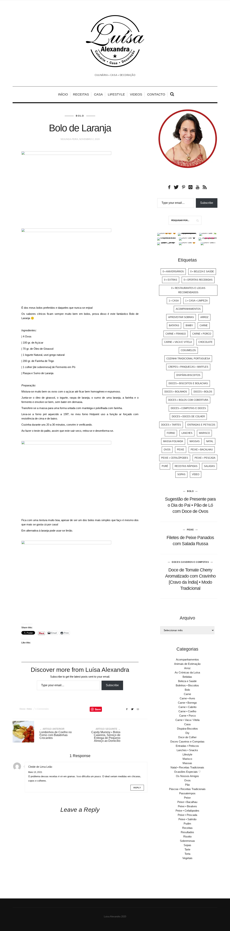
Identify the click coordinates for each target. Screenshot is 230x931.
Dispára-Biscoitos (188, 375)
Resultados (187, 832)
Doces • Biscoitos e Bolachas (188, 383)
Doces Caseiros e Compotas (190, 562)
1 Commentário (42, 709)
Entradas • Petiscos (187, 745)
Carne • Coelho (187, 711)
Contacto (156, 94)
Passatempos (187, 793)
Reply (137, 788)
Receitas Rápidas (186, 466)
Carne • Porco (201, 333)
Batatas (174, 325)
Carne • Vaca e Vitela (178, 342)
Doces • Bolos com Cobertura (188, 400)
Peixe (180, 449)
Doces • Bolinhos (175, 391)
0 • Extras (170, 279)
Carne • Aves (187, 698)
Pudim (187, 823)
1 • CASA (174, 300)
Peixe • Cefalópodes (174, 458)
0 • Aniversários (173, 271)
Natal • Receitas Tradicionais (187, 767)
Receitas (81, 94)
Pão (187, 784)
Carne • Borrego (187, 702)
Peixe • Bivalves (187, 806)
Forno (171, 433)
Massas (195, 441)
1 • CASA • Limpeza (196, 300)
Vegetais (187, 858)
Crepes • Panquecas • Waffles (188, 366)
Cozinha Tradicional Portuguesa (188, 358)
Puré (165, 466)
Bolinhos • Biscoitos (187, 685)
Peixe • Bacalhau (202, 449)
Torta (187, 853)
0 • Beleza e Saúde (202, 271)
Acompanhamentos (188, 309)
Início (63, 94)
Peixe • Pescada (205, 458)
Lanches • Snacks (187, 750)
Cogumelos (188, 350)
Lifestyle (116, 94)
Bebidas (187, 676)
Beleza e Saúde (187, 681)
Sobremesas (187, 840)
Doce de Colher (187, 737)
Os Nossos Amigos (187, 776)
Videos (136, 94)
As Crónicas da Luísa (187, 672)
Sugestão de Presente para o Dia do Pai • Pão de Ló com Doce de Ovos (190, 505)
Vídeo (195, 474)
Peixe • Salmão (187, 819)
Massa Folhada (173, 441)
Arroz (204, 317)
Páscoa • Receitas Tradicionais (187, 789)
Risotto (187, 836)
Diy (187, 732)
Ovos (167, 449)
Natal (209, 441)
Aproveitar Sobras (181, 317)
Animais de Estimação (187, 663)
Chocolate (205, 342)
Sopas (181, 474)
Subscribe (112, 685)
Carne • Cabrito (187, 707)
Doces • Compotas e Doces (188, 408)
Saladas (209, 466)
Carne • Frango (175, 333)
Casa (98, 94)
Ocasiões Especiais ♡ (187, 771)
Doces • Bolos (26, 709)
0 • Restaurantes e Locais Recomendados (188, 290)
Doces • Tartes (171, 424)
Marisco (204, 433)
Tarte (187, 849)
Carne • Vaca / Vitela (187, 719)
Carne (204, 325)
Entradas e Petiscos (201, 424)
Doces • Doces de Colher (188, 416)
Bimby (189, 325)
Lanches (186, 433)
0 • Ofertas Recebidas (198, 279)
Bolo (80, 116)
